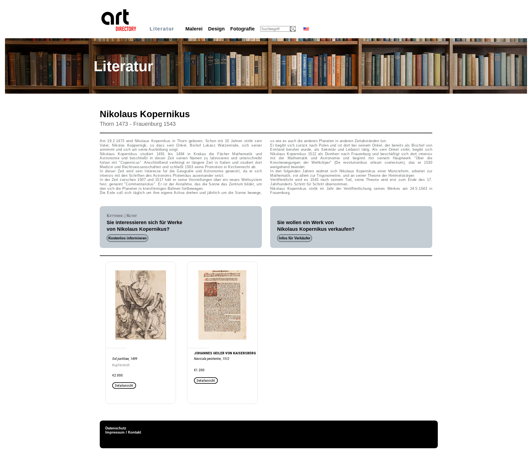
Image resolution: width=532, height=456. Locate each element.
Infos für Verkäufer (294, 238)
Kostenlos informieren (127, 238)
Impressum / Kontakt (123, 432)
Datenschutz (115, 428)
